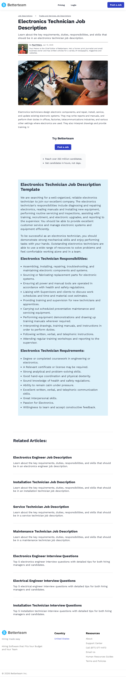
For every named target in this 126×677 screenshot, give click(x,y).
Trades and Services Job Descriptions (55, 16)
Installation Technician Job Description (44, 482)
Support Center (94, 643)
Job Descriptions (25, 16)
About (89, 638)
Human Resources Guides (99, 656)
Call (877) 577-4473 (96, 647)
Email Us (90, 652)
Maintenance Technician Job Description (45, 531)
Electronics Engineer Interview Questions (45, 556)
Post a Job (116, 5)
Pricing (61, 5)
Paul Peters (37, 45)
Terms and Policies (96, 661)
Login (73, 5)
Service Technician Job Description (41, 507)
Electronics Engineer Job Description (42, 457)
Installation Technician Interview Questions (47, 605)
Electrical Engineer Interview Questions (44, 581)
